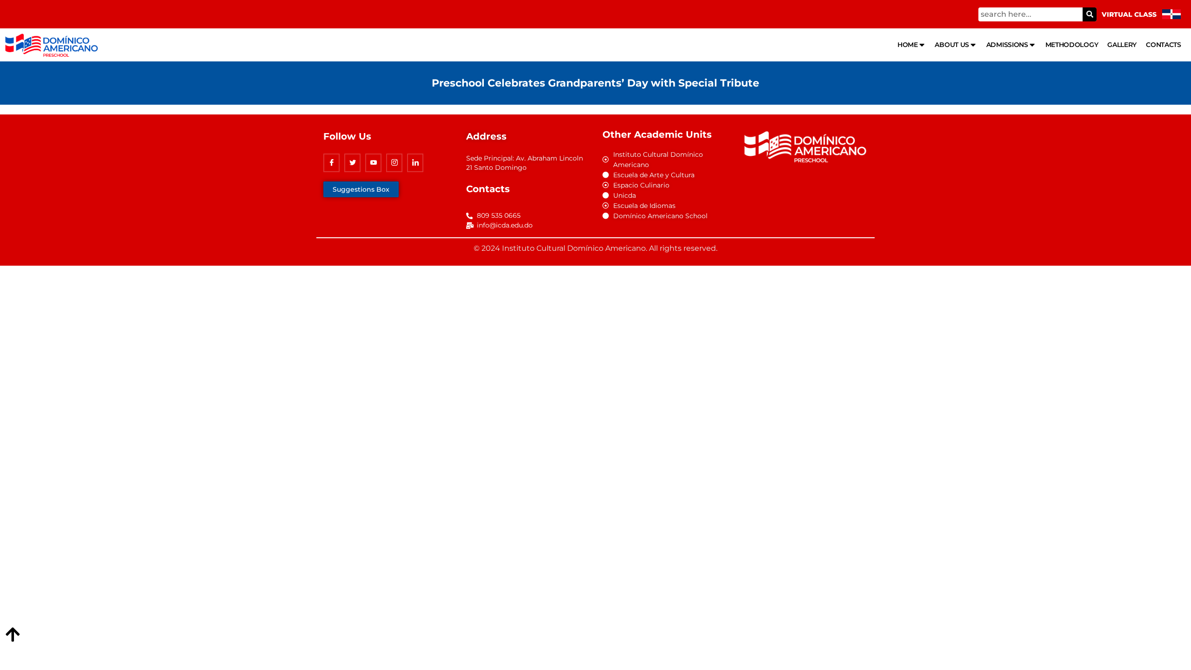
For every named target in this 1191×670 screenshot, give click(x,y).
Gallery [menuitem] (1122, 44)
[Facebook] (331, 163)
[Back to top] (12, 635)
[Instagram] (394, 163)
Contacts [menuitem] (1163, 44)
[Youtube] (373, 163)
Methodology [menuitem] (1071, 44)
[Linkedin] (415, 163)
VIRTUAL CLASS (1129, 14)
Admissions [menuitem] (1007, 44)
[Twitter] (352, 163)
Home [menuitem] (907, 44)
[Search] (1090, 14)
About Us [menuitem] (952, 44)
